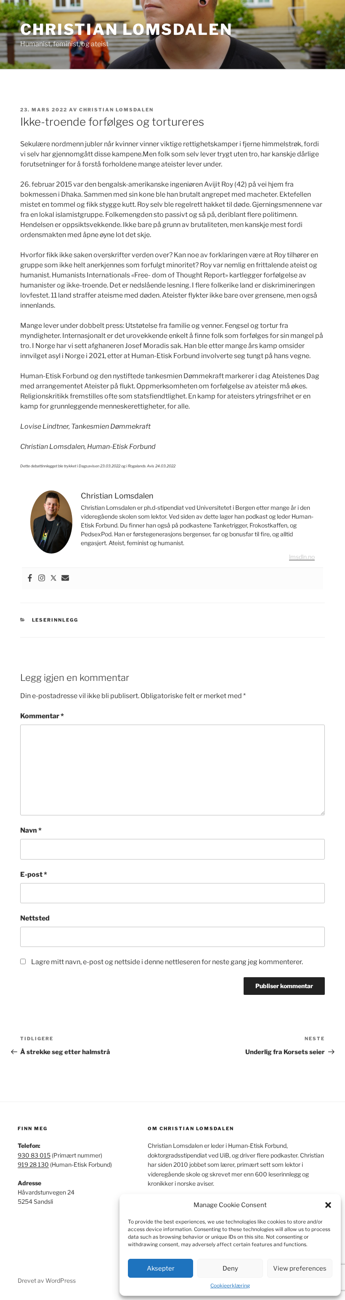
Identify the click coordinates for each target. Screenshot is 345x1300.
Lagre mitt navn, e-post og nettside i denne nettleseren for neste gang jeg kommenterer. (167, 962)
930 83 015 (34, 1155)
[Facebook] (30, 578)
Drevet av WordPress (47, 1280)
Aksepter (161, 1268)
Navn (31, 830)
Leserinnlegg (55, 620)
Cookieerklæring (230, 1285)
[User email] (65, 578)
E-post (33, 874)
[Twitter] (53, 578)
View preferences (299, 1268)
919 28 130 (33, 1164)
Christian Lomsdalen (126, 29)
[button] (328, 1205)
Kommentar (42, 716)
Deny (230, 1268)
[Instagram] (41, 578)
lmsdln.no (302, 556)
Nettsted (35, 918)
